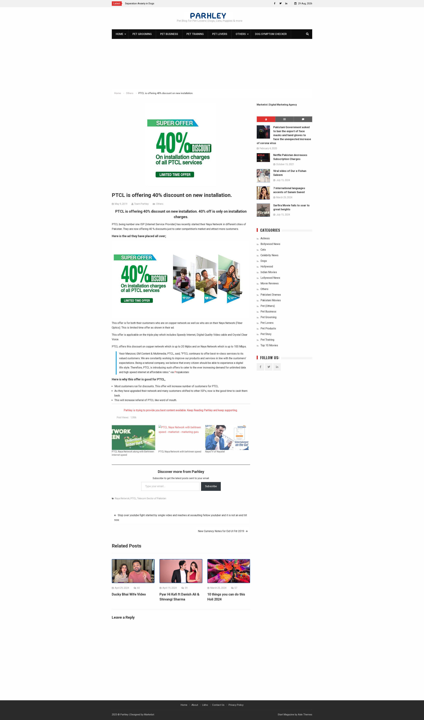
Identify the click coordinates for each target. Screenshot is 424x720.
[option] (154, 3)
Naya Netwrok (122, 498)
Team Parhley (141, 204)
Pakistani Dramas (271, 294)
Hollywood (267, 266)
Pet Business (169, 34)
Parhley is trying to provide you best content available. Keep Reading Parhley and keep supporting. (181, 410)
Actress (265, 238)
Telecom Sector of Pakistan (151, 498)
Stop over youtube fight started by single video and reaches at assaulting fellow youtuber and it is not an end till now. (180, 517)
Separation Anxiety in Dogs (139, 3)
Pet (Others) (268, 306)
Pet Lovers (219, 34)
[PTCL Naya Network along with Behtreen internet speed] (133, 437)
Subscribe (211, 486)
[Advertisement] (212, 64)
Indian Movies (269, 272)
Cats (263, 249)
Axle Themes (305, 714)
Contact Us (218, 705)
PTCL (133, 498)
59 (186, 588)
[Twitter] (280, 3)
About (194, 705)
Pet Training (195, 34)
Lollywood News (270, 277)
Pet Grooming (142, 34)
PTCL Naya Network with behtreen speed (180, 451)
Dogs (264, 260)
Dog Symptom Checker (271, 34)
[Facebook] (275, 3)
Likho (205, 705)
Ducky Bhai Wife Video (129, 594)
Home (119, 34)
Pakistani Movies (271, 300)
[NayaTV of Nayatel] (227, 437)
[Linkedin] (286, 3)
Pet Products (268, 328)
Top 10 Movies (269, 345)
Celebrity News (269, 255)
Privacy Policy (236, 705)
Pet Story (266, 334)
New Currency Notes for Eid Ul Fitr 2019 (221, 531)
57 (236, 588)
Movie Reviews (270, 283)
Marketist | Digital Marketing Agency (277, 104)
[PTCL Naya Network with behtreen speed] (180, 437)
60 (138, 588)
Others (241, 34)
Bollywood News (270, 244)
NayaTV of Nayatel (215, 451)
